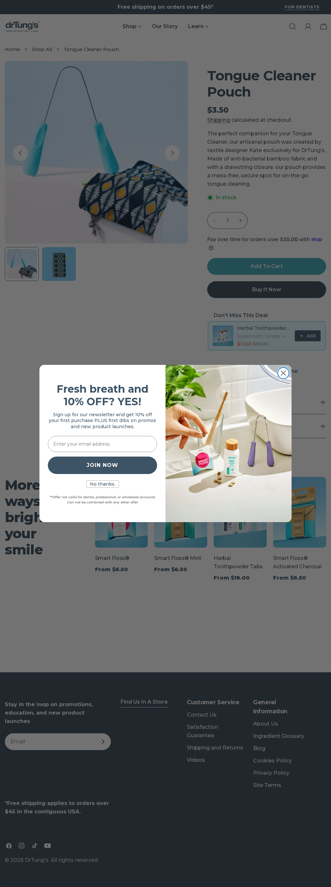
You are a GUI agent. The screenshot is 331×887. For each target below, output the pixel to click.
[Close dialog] (283, 373)
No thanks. (102, 484)
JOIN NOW (102, 465)
